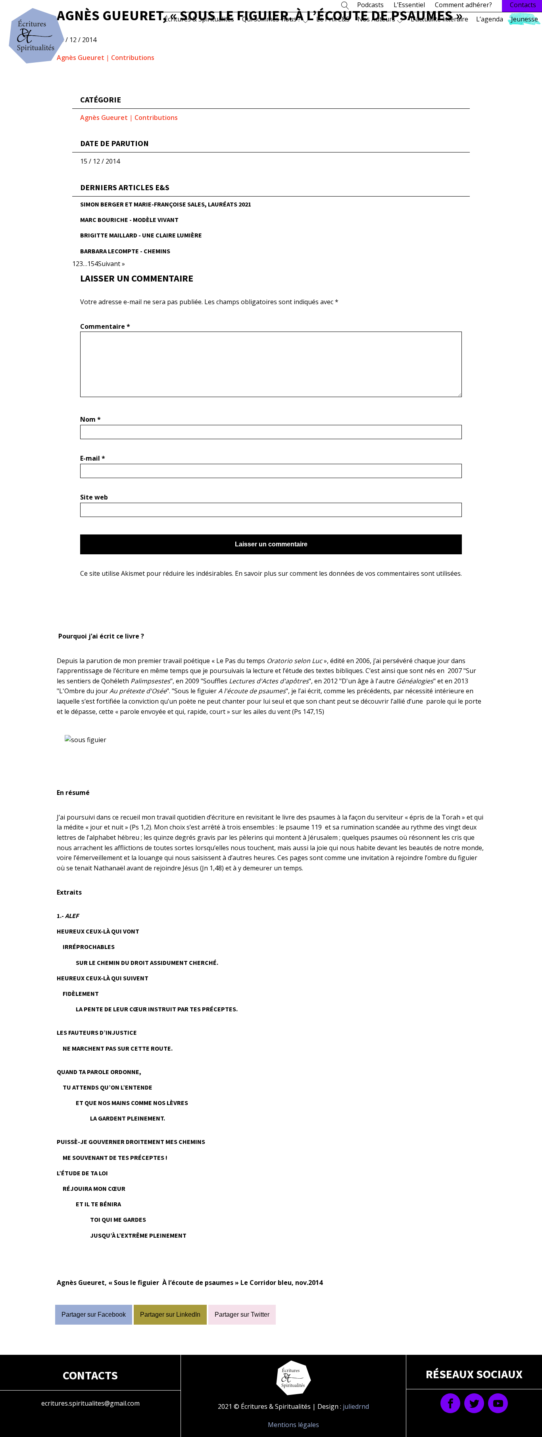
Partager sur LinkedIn (170, 1314)
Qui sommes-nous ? (271, 19)
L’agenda (489, 19)
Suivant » (111, 263)
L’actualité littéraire (439, 19)
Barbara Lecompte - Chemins (125, 251)
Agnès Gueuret (80, 57)
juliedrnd (356, 1406)
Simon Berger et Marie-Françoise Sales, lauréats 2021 (165, 204)
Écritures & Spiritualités (199, 19)
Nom (90, 419)
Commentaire (105, 326)
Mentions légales (293, 1424)
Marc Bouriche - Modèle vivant (129, 220)
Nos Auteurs (376, 19)
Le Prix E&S (333, 19)
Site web (94, 497)
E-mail (92, 458)
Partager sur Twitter (242, 1314)
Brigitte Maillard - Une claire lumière (141, 235)
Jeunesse (524, 19)
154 (92, 263)
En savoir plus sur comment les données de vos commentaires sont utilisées (348, 573)
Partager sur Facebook (94, 1314)
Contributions (132, 57)
